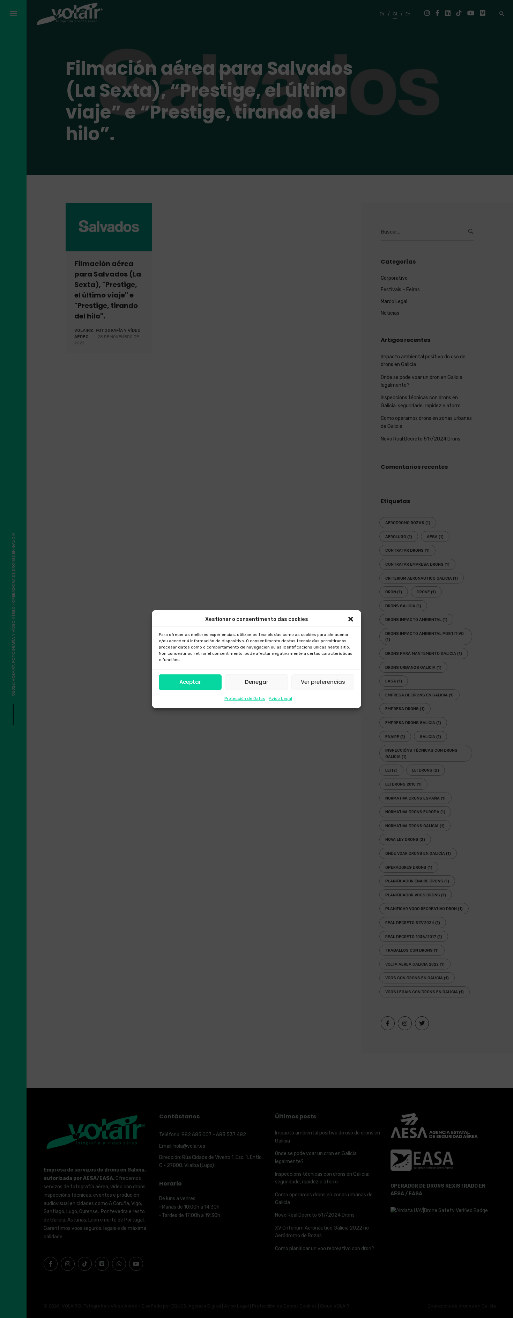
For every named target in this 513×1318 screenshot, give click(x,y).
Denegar (256, 682)
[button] (350, 619)
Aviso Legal (280, 698)
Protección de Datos (244, 698)
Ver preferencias (323, 682)
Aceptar (190, 682)
